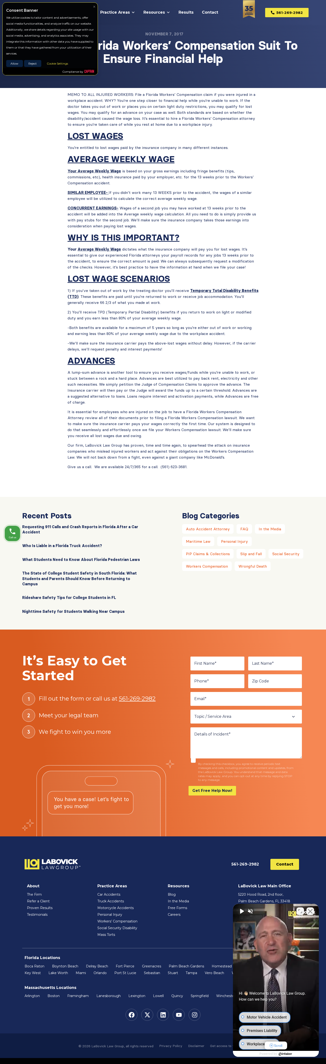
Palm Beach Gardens (186, 966)
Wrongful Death (252, 566)
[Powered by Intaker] (285, 1054)
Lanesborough (108, 996)
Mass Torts (106, 934)
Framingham (78, 996)
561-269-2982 (137, 698)
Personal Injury (234, 541)
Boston (53, 996)
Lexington (136, 996)
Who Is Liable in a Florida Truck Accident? (62, 545)
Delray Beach (97, 966)
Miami (81, 973)
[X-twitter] (147, 1015)
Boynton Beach (65, 966)
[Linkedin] (163, 1015)
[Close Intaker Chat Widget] (310, 911)
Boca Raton (34, 966)
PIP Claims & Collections (208, 553)
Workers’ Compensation (117, 921)
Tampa (191, 973)
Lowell (158, 996)
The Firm (34, 894)
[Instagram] (194, 1015)
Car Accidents (108, 894)
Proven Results (40, 908)
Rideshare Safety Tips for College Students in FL (69, 597)
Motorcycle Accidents (115, 908)
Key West (33, 973)
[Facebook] (131, 1015)
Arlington (32, 996)
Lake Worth (58, 973)
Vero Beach (214, 973)
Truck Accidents (110, 901)
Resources (154, 12)
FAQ (244, 529)
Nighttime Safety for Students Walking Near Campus (73, 611)
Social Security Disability (117, 928)
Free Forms (177, 908)
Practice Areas (115, 12)
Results (186, 12)
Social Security (286, 553)
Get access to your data (228, 1046)
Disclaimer (196, 1046)
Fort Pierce (125, 966)
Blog (172, 894)
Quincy (177, 996)
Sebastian (152, 973)
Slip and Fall (251, 553)
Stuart (173, 973)
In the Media (270, 529)
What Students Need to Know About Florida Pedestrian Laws (81, 559)
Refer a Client (38, 901)
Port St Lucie (125, 973)
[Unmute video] (241, 911)
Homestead (222, 966)
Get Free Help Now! (212, 790)
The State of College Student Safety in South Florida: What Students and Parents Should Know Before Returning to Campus (79, 578)
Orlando (100, 973)
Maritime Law (198, 541)
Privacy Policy (170, 1046)
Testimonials (37, 914)
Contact (210, 12)
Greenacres (151, 966)
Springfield (200, 996)
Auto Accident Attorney (208, 529)
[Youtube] (179, 1015)
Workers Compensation (207, 566)
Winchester (226, 996)
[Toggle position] (300, 911)
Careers (174, 914)
